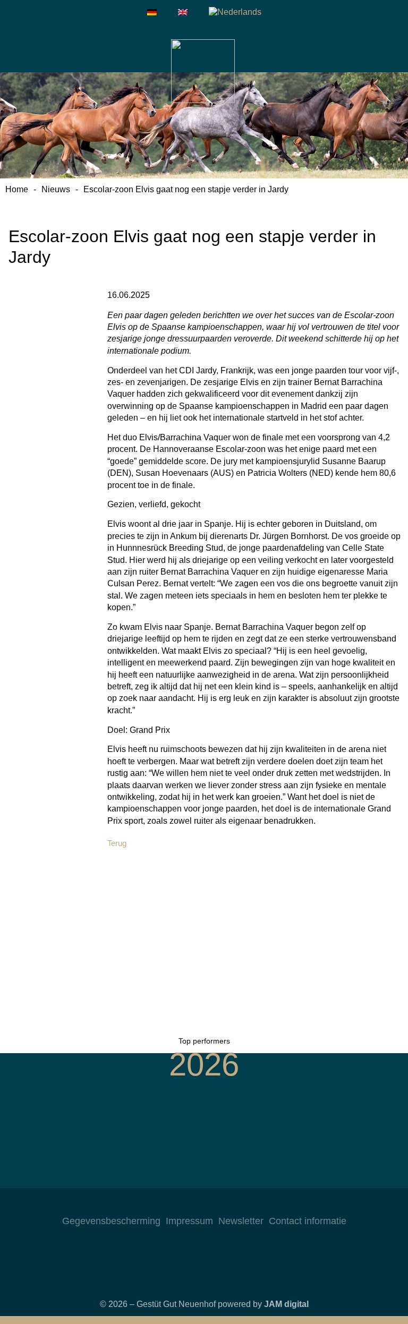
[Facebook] (204, 1204)
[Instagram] (182, 1204)
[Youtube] (225, 1204)
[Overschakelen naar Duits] (152, 12)
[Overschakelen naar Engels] (182, 12)
